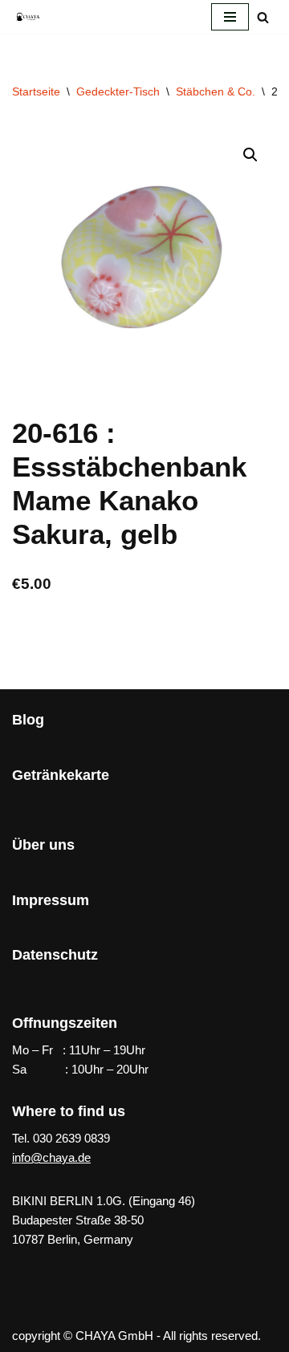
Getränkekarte (60, 775)
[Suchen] (263, 17)
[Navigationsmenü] (230, 16)
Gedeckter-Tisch (118, 91)
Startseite (36, 91)
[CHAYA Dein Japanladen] (28, 16)
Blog (28, 720)
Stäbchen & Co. (215, 91)
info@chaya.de (51, 1157)
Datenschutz (55, 955)
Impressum (50, 900)
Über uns (43, 845)
